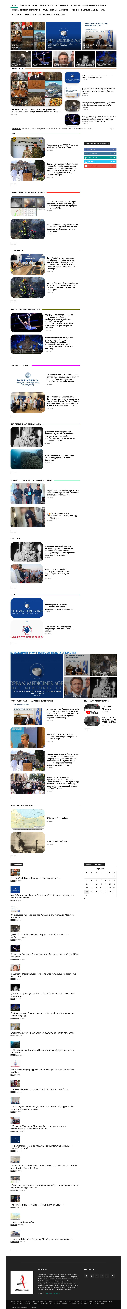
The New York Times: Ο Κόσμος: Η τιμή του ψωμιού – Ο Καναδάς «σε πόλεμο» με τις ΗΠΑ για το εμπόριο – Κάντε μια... (36, 110)
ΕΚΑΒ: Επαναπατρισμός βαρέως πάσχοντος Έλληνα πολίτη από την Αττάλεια (59, 629)
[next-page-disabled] (89, 729)
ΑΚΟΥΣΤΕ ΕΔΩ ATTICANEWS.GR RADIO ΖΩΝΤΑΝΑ (109, 720)
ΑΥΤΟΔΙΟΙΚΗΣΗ (17, 15)
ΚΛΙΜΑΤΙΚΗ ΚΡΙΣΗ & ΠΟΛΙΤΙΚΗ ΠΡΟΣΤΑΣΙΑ (54, 5)
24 (87, 891)
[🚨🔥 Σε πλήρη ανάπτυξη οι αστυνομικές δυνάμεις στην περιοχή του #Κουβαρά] (28, 517)
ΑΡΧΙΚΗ (14, 5)
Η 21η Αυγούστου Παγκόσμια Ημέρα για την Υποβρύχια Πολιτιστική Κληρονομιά (59, 458)
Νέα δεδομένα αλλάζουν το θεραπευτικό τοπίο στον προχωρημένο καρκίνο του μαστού (59, 607)
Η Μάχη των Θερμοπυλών (57, 818)
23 (114, 888)
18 (91, 888)
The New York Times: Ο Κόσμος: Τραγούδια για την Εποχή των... (40, 1089)
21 (105, 888)
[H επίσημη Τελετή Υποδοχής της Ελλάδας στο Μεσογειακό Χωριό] (45, 1233)
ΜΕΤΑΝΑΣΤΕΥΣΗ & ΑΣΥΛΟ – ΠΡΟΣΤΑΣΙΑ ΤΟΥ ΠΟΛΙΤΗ (88, 5)
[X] (111, 1)
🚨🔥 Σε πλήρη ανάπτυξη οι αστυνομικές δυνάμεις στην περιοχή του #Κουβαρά (62, 516)
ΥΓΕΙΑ (103, 10)
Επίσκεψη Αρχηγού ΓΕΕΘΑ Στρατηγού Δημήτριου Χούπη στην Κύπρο (62, 146)
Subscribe (112, 166)
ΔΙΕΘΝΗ (14, 42)
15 (110, 884)
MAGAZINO (14, 1224)
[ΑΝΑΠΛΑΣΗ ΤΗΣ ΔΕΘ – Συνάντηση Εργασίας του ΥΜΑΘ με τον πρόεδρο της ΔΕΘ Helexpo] (28, 737)
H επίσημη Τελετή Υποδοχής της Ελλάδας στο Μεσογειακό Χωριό (42, 1239)
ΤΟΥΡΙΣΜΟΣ (75, 10)
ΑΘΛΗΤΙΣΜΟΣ (36, 61)
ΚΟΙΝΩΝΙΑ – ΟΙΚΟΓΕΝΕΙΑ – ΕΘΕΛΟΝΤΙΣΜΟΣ (26, 10)
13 (101, 884)
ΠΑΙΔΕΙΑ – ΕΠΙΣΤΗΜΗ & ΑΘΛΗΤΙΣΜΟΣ (55, 10)
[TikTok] (108, 1)
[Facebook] (98, 1)
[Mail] (105, 1)
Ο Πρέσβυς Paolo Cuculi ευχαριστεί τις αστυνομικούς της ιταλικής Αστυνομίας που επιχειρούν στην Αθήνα (63, 493)
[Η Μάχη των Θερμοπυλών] (28, 819)
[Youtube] (115, 1)
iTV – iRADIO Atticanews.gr (107, 708)
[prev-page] (12, 184)
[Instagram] (101, 1)
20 (101, 888)
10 (87, 884)
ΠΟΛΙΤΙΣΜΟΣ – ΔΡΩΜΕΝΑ (89, 10)
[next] (113, 129)
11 (91, 884)
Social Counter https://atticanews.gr (97, 143)
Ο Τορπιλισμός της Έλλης (57, 841)
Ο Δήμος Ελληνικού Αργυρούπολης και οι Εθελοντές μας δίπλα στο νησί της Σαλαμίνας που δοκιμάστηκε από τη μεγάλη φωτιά (62, 228)
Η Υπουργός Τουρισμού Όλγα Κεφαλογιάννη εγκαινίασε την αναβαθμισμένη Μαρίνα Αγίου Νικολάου (57, 572)
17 (87, 888)
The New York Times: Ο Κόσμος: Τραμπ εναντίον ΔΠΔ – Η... (38, 1205)
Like (114, 149)
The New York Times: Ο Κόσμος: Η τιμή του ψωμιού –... (36, 878)
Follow (112, 153)
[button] (95, 1)
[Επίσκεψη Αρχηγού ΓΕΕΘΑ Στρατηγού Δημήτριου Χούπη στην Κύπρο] (28, 147)
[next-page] (15, 184)
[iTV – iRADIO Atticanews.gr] (92, 709)
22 (110, 888)
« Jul (85, 898)
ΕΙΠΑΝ (49, 42)
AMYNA (34, 5)
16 (114, 884)
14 (105, 884)
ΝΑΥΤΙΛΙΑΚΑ (14, 1131)
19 (96, 888)
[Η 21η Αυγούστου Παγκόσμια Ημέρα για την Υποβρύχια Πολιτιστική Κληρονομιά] (27, 459)
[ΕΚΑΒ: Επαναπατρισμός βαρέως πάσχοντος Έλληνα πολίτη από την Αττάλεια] (27, 630)
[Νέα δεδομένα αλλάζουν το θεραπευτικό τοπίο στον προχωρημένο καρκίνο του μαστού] (63, 36)
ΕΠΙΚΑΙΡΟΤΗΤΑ (25, 5)
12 (96, 884)
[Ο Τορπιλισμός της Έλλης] (28, 842)
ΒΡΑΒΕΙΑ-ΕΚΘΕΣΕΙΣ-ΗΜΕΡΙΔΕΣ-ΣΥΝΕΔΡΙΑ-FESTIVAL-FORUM (45, 15)
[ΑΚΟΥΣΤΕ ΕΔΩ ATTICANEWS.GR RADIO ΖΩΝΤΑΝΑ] (92, 721)
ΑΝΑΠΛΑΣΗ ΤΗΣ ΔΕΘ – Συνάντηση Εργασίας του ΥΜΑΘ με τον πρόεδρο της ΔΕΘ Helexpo (62, 736)
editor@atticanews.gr (53, 1293)
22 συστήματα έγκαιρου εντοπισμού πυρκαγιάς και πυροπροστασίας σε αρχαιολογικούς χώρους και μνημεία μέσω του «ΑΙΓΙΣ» (62, 204)
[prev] (110, 129)
